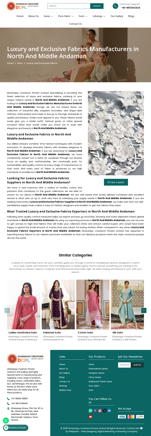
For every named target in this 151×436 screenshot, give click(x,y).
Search (97, 5)
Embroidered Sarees (98, 368)
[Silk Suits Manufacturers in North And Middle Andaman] (127, 304)
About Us (33, 16)
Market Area (65, 390)
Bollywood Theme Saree (100, 381)
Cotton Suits (85, 332)
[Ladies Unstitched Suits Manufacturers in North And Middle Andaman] (23, 304)
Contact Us (75, 23)
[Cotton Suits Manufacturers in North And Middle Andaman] (92, 304)
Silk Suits (117, 332)
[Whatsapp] (90, 410)
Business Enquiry (17, 427)
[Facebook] (95, 410)
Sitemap (63, 385)
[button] (143, 310)
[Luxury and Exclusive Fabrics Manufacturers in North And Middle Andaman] (116, 133)
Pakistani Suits (52, 332)
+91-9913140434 (130, 7)
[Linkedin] (109, 410)
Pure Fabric (64, 16)
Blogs (131, 16)
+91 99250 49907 (19, 398)
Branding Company (127, 431)
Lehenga (98, 16)
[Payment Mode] (131, 416)
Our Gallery (117, 16)
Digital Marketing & (107, 431)
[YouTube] (90, 416)
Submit (137, 364)
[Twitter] (104, 410)
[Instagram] (100, 410)
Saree (47, 16)
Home (20, 16)
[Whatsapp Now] (6, 420)
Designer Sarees (96, 372)
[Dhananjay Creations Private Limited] (22, 6)
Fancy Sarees (95, 377)
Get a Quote (117, 182)
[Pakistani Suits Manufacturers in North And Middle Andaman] (58, 304)
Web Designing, (89, 431)
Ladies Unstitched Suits (23, 332)
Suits (82, 16)
